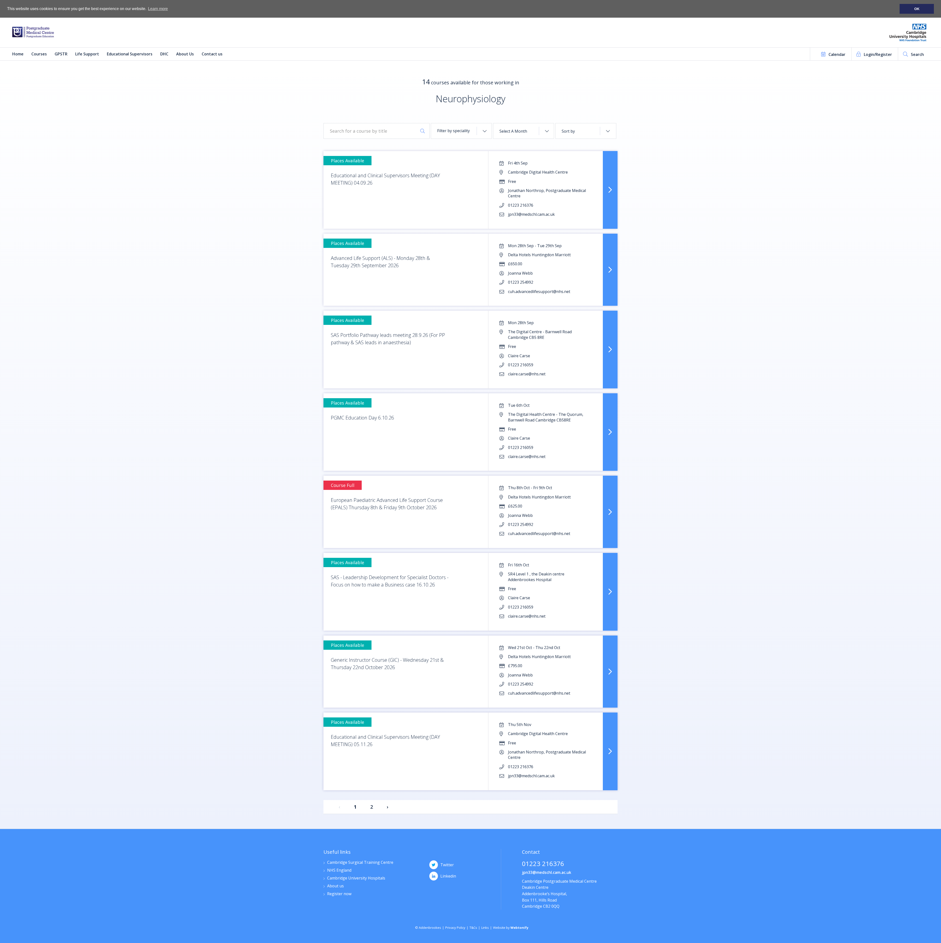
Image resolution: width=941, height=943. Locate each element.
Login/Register (878, 54)
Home (18, 54)
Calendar (837, 54)
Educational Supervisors (129, 54)
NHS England (339, 870)
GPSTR (61, 54)
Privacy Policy (455, 927)
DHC (164, 54)
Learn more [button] (158, 9)
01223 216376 (543, 864)
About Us (185, 54)
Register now (339, 894)
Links (485, 927)
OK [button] (916, 9)
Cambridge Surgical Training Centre (360, 862)
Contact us (212, 54)
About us (335, 886)
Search (917, 54)
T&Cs (473, 927)
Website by (510, 927)
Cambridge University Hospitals (356, 878)
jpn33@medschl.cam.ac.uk (546, 872)
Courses (39, 54)
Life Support (87, 54)
